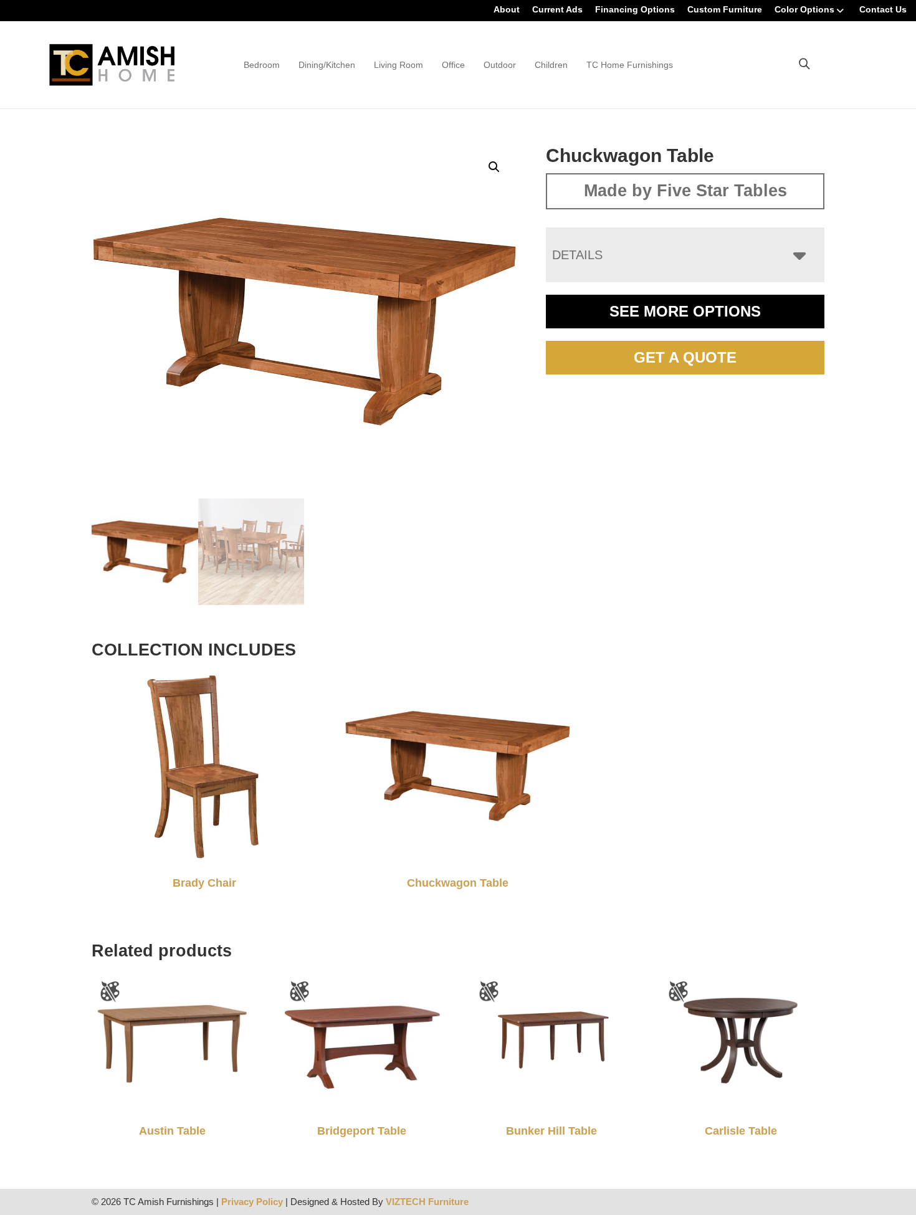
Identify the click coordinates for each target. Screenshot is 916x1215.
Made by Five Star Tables (685, 190)
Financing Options (635, 9)
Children (551, 65)
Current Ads (557, 9)
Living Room (398, 65)
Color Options (804, 9)
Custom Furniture (724, 9)
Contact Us (883, 9)
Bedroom (262, 65)
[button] (494, 167)
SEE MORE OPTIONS (685, 311)
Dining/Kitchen (326, 65)
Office (453, 65)
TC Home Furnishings (629, 65)
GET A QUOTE (685, 357)
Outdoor (500, 65)
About (507, 9)
